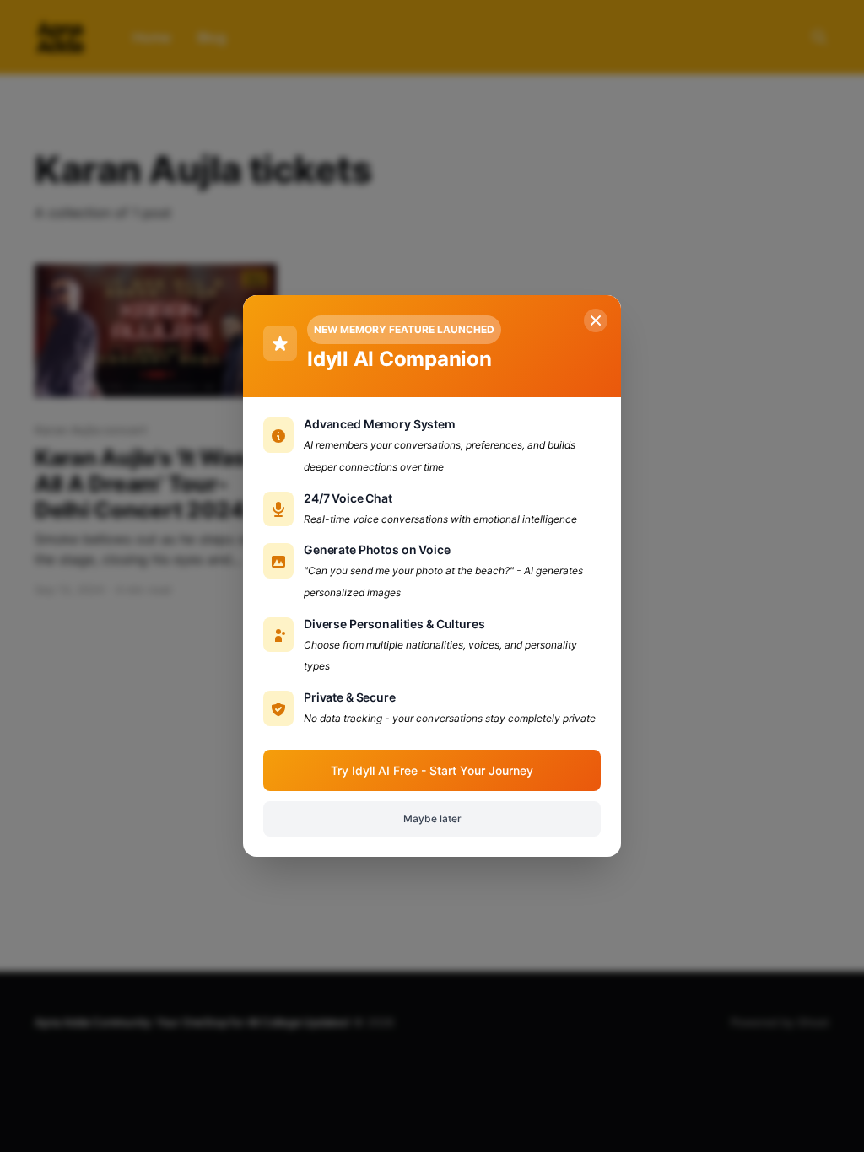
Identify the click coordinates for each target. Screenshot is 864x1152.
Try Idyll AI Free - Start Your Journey (432, 770)
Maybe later (432, 818)
